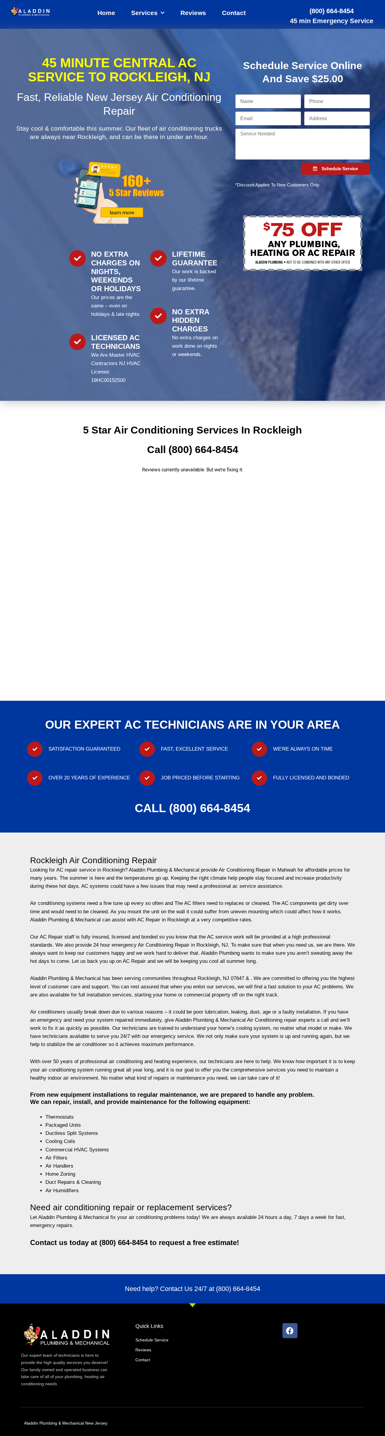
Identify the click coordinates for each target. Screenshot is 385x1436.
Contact (234, 12)
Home (106, 12)
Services (144, 12)
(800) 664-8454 (332, 11)
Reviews (193, 12)
